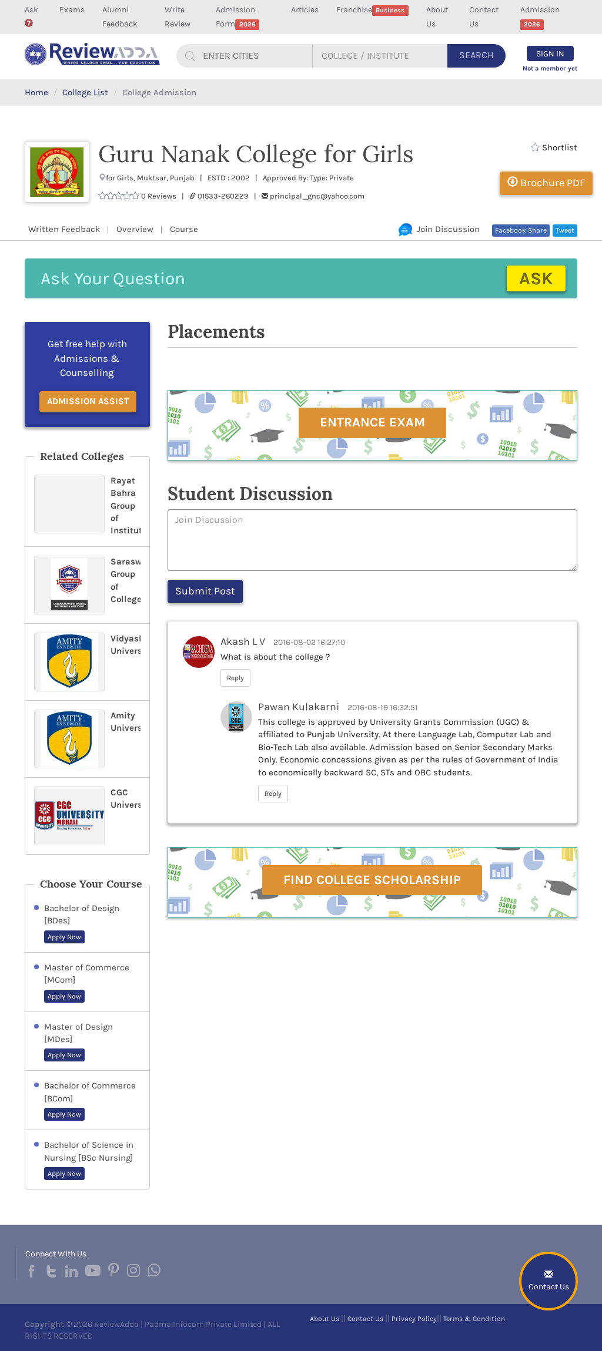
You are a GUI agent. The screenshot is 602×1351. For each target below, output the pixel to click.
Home (36, 92)
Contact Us (484, 17)
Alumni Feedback (120, 17)
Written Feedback (64, 229)
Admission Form (235, 17)
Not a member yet (550, 68)
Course (184, 229)
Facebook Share (521, 230)
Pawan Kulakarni (298, 706)
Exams (72, 10)
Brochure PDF (551, 182)
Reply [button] (235, 678)
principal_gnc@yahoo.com (317, 195)
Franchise (370, 10)
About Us (437, 17)
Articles (305, 10)
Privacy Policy (414, 1319)
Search (476, 55)
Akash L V (242, 641)
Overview (134, 229)
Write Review (177, 17)
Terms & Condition (474, 1319)
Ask (31, 10)
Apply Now (64, 937)
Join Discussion (446, 229)
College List (85, 92)
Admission (540, 16)
